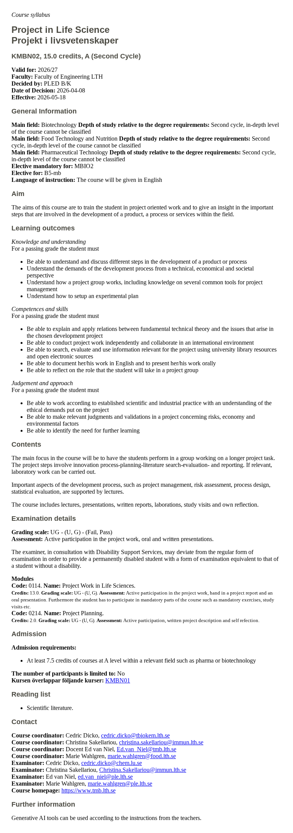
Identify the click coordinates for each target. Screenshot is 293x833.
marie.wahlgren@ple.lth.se (120, 783)
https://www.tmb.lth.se (88, 790)
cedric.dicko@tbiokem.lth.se (135, 735)
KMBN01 (117, 680)
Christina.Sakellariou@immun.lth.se (142, 770)
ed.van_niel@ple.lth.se (105, 776)
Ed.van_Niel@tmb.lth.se (146, 749)
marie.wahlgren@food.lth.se (142, 756)
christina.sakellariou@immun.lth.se (161, 742)
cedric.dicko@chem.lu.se (111, 763)
